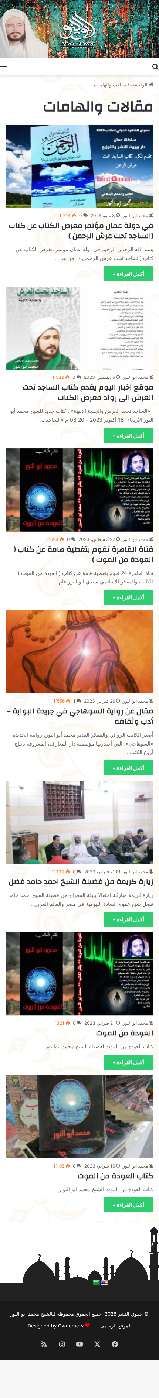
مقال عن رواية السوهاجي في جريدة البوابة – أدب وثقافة (80, 716)
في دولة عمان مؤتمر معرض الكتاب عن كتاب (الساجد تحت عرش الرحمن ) (81, 231)
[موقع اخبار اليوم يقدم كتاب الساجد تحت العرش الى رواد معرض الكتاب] (79, 328)
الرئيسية (140, 85)
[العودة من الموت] (79, 973)
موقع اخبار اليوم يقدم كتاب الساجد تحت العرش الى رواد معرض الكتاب (88, 392)
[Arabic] (96, 1282)
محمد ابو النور (135, 215)
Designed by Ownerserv (56, 1326)
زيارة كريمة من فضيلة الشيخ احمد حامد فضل (81, 881)
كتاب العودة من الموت (115, 1176)
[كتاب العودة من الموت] (79, 1116)
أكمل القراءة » (128, 274)
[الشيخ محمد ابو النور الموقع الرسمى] (79, 29)
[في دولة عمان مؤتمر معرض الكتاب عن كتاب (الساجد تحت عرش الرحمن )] (79, 166)
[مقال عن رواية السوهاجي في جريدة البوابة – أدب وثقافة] (79, 651)
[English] (104, 1282)
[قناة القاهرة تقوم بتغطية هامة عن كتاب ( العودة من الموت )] (79, 490)
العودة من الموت (124, 1033)
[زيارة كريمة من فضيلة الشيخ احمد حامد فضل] (79, 822)
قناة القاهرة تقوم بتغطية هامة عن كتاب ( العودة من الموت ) (83, 554)
